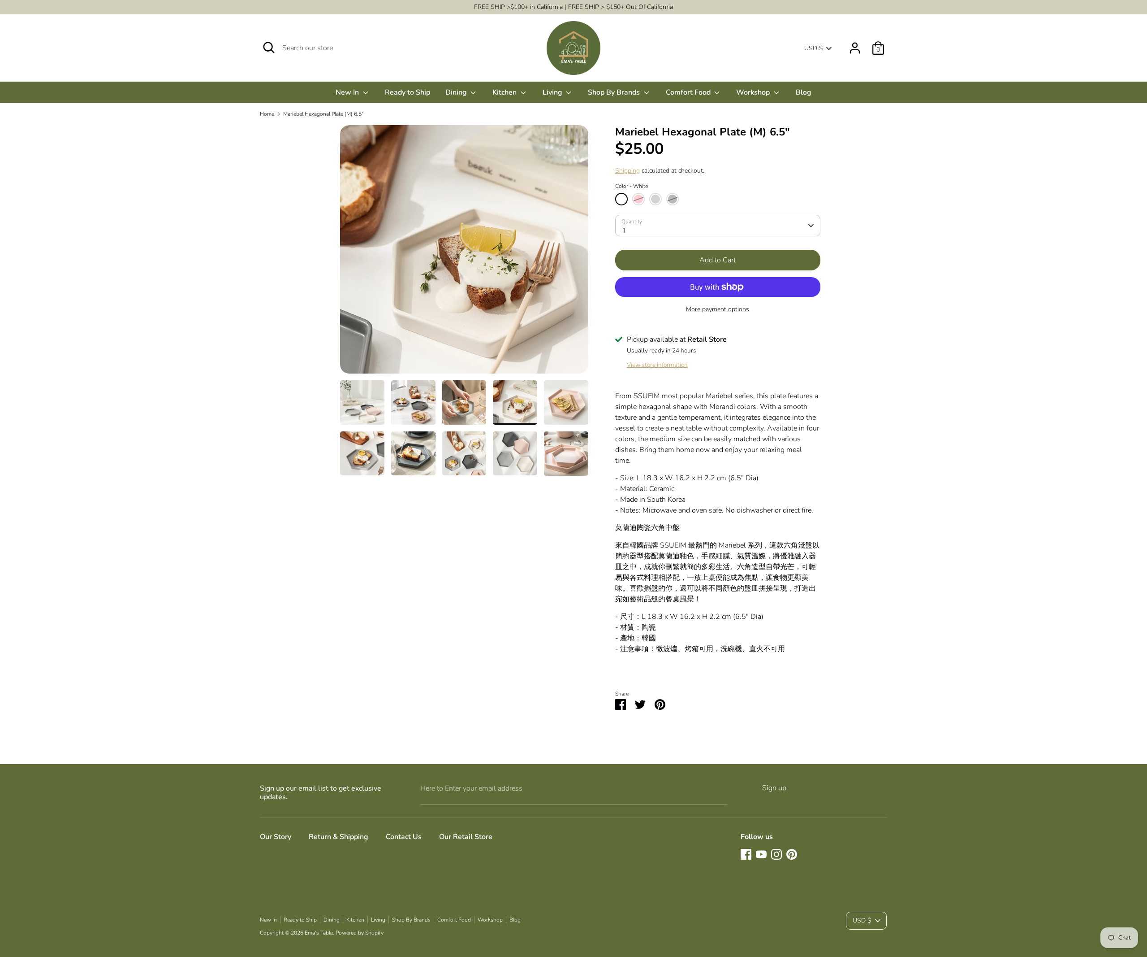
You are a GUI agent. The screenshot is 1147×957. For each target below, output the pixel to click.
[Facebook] (746, 854)
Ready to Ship (407, 92)
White (621, 199)
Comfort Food (689, 92)
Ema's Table (319, 932)
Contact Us (404, 837)
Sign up (774, 788)
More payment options (717, 309)
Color (631, 186)
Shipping (627, 170)
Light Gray (655, 199)
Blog (803, 92)
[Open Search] (269, 48)
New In (348, 92)
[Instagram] (776, 854)
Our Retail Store (465, 837)
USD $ (813, 48)
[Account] (855, 44)
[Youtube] (761, 854)
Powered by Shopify (360, 932)
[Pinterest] (791, 854)
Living (553, 92)
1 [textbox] (624, 231)
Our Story (275, 837)
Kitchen (505, 92)
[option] (464, 252)
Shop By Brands (615, 92)
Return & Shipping (338, 837)
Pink (638, 199)
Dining (457, 92)
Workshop (754, 92)
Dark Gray (672, 199)
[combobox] (717, 225)
